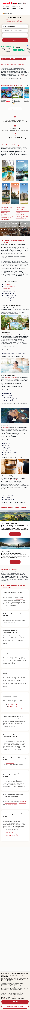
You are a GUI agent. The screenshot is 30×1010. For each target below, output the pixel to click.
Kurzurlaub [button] (5, 11)
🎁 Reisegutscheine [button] (7, 13)
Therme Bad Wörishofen (10, 286)
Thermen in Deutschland (12, 835)
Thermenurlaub (10, 763)
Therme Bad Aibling (8, 290)
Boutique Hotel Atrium (13, 706)
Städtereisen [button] (14, 11)
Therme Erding (7, 284)
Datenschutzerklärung (9, 996)
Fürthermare (6, 288)
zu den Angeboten (22, 235)
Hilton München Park (13, 705)
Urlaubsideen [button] (22, 11)
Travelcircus (16, 659)
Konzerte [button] (14, 8)
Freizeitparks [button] (6, 6)
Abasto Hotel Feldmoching (15, 708)
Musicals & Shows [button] (16, 6)
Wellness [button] (21, 8)
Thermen (21, 75)
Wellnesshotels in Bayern (12, 834)
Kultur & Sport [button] (6, 8)
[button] (6, 6)
